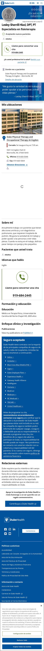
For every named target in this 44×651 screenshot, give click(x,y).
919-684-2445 (22, 295)
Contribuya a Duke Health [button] (21, 503)
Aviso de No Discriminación (12, 557)
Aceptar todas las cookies (22, 647)
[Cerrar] (41, 605)
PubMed (27, 332)
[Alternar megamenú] (37, 3)
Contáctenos (30, 531)
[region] (22, 627)
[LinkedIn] (14, 529)
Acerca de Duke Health (10, 586)
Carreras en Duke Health (11, 593)
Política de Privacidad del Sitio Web (15, 576)
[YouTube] (10, 534)
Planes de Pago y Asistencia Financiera (16, 565)
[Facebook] (6, 529)
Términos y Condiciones (11, 572)
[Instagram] (10, 529)
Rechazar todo (22, 640)
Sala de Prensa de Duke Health (13, 597)
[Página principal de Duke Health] (5, 3)
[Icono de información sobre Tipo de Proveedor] (41, 22)
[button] (32, 3)
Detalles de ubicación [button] (13, 79)
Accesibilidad (7, 550)
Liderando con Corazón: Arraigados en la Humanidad (22, 554)
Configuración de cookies (22, 634)
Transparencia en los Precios (12, 568)
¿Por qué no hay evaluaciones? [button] (35, 14)
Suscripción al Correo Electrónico (14, 601)
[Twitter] (6, 534)
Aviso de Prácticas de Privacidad (14, 561)
